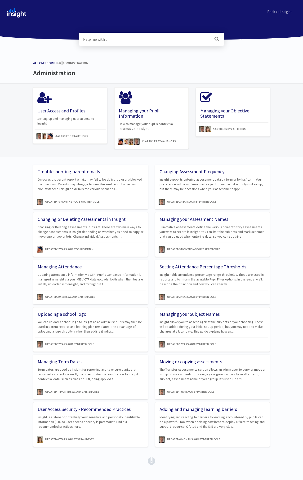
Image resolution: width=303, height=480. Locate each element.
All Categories (45, 63)
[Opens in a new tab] (151, 460)
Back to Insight (279, 11)
